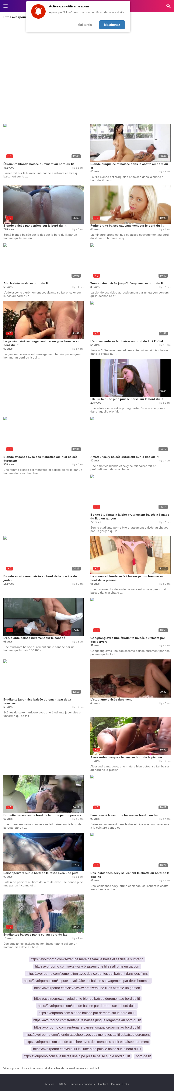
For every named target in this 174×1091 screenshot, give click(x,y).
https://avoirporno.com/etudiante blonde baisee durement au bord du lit (87, 998)
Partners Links (120, 1084)
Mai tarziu (84, 24)
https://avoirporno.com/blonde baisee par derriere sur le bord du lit (87, 1006)
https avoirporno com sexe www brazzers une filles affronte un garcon (87, 966)
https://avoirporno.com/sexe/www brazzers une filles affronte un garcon (87, 988)
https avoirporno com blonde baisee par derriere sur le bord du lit (87, 1013)
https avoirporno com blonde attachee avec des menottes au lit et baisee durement (87, 1042)
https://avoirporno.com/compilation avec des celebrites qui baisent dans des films (87, 973)
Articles (49, 1084)
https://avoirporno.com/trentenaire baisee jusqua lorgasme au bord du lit (87, 1020)
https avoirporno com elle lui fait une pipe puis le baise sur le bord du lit (77, 1056)
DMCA (62, 1084)
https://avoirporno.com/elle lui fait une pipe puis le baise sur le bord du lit (87, 1049)
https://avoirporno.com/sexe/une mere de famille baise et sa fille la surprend (87, 959)
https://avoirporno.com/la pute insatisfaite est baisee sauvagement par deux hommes (87, 981)
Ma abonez (112, 24)
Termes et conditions (82, 1084)
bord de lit (143, 1056)
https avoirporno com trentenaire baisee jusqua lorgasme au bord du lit (87, 1027)
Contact (103, 1084)
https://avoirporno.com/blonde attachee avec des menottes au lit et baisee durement (87, 1034)
